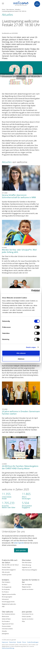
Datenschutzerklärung (8, 648)
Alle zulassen (21, 353)
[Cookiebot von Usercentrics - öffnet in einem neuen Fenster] (31, 291)
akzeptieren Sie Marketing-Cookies (16, 75)
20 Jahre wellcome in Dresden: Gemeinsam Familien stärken (21, 412)
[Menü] (3, 3)
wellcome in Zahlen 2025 (15, 489)
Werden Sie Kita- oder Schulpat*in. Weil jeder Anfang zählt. (19, 250)
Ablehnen (21, 359)
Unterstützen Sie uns (13, 531)
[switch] (37, 327)
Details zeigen (31, 347)
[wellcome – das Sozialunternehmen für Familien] (21, 3)
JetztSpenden (37, 4)
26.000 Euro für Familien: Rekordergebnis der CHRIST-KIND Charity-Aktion (20, 467)
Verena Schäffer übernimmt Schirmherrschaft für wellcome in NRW (19, 196)
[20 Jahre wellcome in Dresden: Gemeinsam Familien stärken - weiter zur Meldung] (21, 394)
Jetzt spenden (21, 550)
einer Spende (19, 543)
